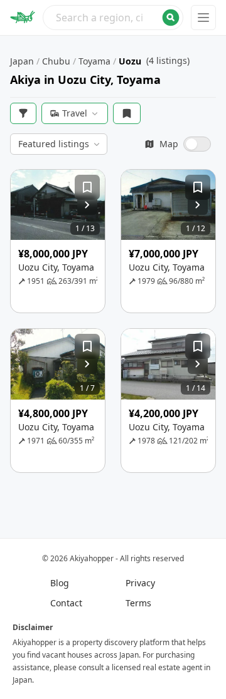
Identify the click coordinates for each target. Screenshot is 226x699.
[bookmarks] (127, 113)
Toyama (94, 61)
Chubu (56, 61)
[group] (58, 205)
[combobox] (113, 17)
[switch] (177, 144)
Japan (22, 61)
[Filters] (23, 113)
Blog (59, 583)
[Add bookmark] (87, 187)
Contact (66, 603)
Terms (138, 603)
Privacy (140, 583)
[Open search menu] (113, 17)
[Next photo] (87, 205)
